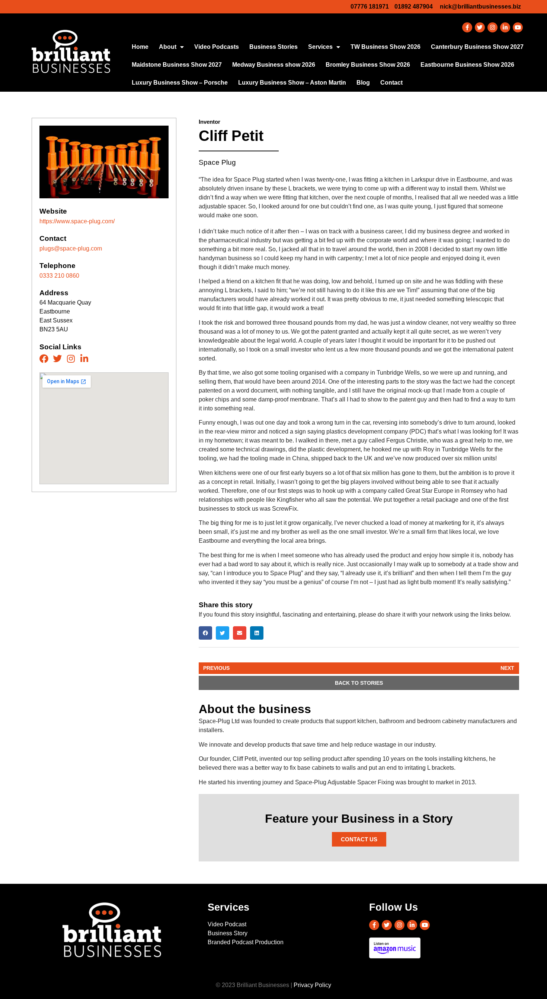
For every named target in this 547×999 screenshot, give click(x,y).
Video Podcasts (216, 47)
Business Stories (273, 47)
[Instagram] (492, 27)
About (167, 47)
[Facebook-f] (467, 27)
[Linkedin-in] (505, 27)
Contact (391, 82)
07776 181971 (370, 6)
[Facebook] (43, 358)
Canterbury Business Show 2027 (477, 47)
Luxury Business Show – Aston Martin (292, 82)
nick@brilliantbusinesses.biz (480, 6)
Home (140, 47)
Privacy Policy (312, 985)
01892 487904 (413, 6)
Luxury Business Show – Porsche (180, 82)
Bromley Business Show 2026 (368, 65)
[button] (205, 633)
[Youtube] (518, 27)
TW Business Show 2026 (385, 47)
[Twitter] (480, 27)
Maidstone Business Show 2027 (177, 65)
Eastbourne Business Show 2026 (467, 65)
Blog (363, 82)
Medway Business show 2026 (273, 65)
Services (320, 47)
